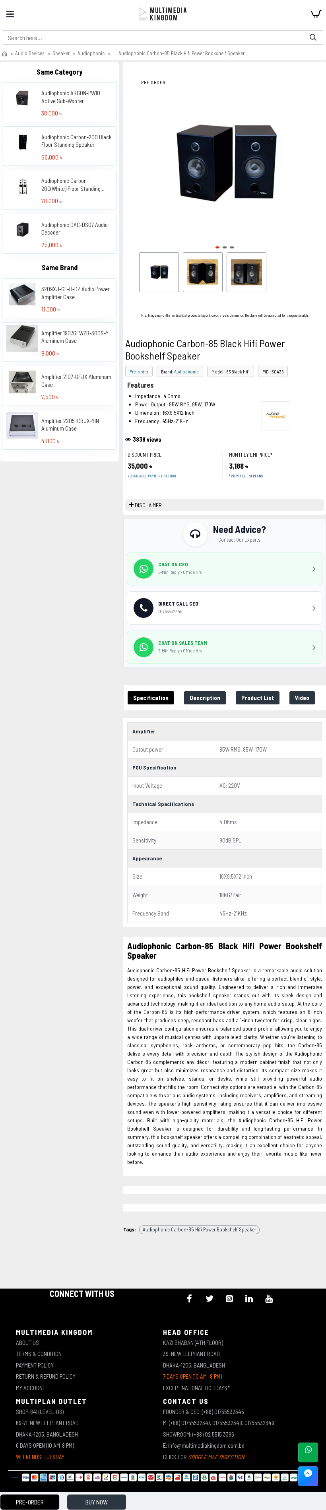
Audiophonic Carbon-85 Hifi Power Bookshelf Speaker (199, 1229)
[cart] (316, 14)
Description (205, 697)
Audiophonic (91, 53)
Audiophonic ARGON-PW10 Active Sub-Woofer (70, 96)
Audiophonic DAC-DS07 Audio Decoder (74, 228)
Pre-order (139, 371)
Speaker (61, 53)
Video (302, 697)
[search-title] (313, 37)
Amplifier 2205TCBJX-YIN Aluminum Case (70, 424)
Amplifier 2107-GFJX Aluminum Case (76, 380)
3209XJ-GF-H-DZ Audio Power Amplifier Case (75, 292)
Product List (257, 697)
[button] (217, 247)
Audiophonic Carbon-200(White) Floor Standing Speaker (71, 184)
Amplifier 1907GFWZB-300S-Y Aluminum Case (75, 336)
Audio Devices (30, 53)
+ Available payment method (152, 476)
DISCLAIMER (148, 505)
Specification (151, 697)
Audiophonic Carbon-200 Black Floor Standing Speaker (76, 140)
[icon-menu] (190, 1298)
